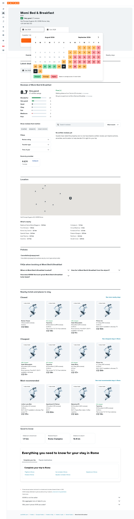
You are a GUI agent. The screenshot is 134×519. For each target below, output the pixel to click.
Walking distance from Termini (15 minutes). (72, 93)
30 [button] (35, 71)
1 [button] (63, 48)
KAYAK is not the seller (30, 497)
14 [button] (59, 57)
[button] (3, 3)
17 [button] (40, 62)
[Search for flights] (3, 9)
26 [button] (50, 66)
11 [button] (45, 57)
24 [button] (40, 66)
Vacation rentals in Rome (62, 475)
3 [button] (40, 52)
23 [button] (35, 66)
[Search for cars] (3, 17)
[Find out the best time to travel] (3, 35)
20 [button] (54, 62)
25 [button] (45, 66)
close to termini (42, 129)
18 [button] (45, 62)
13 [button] (54, 57)
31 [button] (40, 71)
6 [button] (54, 52)
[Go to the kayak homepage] (13, 3)
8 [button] (63, 52)
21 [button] (59, 62)
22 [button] (64, 62)
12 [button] (49, 57)
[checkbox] (30, 162)
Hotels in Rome (29, 475)
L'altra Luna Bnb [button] (26, 404)
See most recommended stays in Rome (107, 380)
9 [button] (35, 57)
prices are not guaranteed (59, 492)
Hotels (32, 514)
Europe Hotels (40, 514)
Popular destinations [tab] (45, 460)
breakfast (24, 129)
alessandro (32, 129)
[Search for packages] (3, 21)
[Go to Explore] (3, 27)
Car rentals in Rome (61, 472)
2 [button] (35, 52)
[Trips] (3, 41)
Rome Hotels (69, 514)
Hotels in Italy (49, 514)
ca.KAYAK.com (24, 514)
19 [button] (49, 62)
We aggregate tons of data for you (34, 501)
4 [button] (93, 48)
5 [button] (49, 52)
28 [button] (59, 66)
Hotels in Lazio (59, 514)
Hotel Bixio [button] (74, 364)
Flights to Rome (29, 472)
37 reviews (36, 18)
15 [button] (64, 57)
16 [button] (35, 62)
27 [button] (54, 66)
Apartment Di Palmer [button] (53, 404)
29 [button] (64, 66)
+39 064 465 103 (26, 23)
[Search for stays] (3, 13)
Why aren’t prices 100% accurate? (34, 505)
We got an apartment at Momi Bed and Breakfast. (74, 96)
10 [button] (40, 57)
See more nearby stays (113, 297)
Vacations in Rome (91, 472)
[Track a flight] (3, 31)
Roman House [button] (25, 321)
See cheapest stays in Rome (111, 339)
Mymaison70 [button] (75, 404)
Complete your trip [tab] (30, 460)
